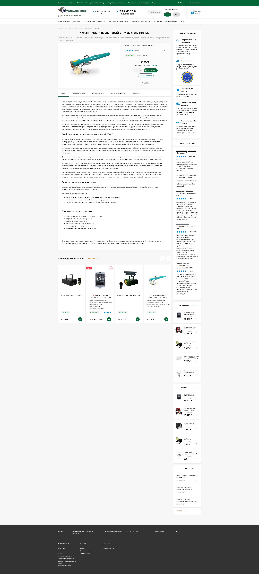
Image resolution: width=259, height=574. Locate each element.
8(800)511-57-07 (127, 11)
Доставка (80, 3)
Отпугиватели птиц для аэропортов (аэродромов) (126, 241)
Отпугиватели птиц (71, 28)
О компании (62, 3)
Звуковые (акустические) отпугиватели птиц (94, 243)
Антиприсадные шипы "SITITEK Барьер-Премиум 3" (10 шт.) (186, 193)
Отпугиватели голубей (136, 243)
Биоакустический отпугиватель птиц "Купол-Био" (100, 296)
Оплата (71, 3)
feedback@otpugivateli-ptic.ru (113, 531)
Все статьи (179, 511)
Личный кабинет (85, 551)
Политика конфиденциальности (64, 564)
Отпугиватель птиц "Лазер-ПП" (128, 295)
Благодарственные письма (116, 3)
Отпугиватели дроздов (70, 243)
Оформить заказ (85, 553)
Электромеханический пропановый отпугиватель (158, 296)
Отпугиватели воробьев (119, 243)
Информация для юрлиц (95, 3)
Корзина (82, 548)
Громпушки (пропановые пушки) (89, 28)
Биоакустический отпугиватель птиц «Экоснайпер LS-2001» (184, 265)
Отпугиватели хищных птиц (154, 241)
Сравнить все (91, 258)
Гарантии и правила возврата (138, 3)
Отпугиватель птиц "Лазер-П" (71, 295)
